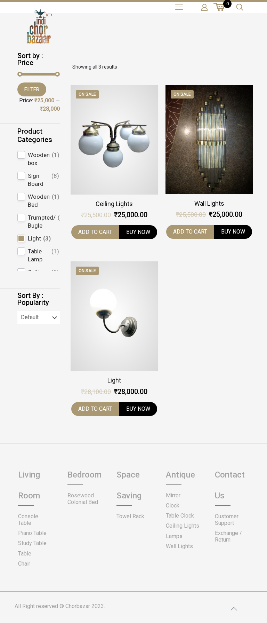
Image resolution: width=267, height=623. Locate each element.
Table (24, 553)
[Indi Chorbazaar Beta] (39, 31)
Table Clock (180, 515)
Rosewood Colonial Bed (82, 498)
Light (114, 380)
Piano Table (32, 533)
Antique (180, 475)
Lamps (174, 536)
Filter (31, 89)
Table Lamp (35, 255)
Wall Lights (209, 203)
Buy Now (138, 232)
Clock (172, 505)
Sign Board (35, 179)
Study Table (32, 543)
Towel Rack (130, 516)
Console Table (28, 519)
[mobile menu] (179, 7)
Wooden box (39, 158)
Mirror (173, 495)
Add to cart (95, 232)
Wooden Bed (39, 200)
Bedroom (84, 475)
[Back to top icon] (233, 608)
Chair (24, 563)
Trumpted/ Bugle (42, 221)
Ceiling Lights (114, 203)
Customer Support (226, 519)
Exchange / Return (228, 536)
